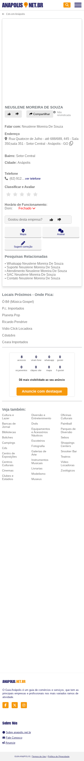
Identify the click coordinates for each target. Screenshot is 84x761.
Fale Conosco (14, 737)
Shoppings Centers (67, 444)
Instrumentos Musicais (39, 461)
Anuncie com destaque (42, 391)
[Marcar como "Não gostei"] (18, 114)
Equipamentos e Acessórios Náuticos (40, 432)
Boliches (7, 437)
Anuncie (10, 742)
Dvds (34, 423)
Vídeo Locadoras (67, 463)
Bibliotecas (9, 432)
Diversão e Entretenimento (41, 416)
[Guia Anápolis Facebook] (6, 705)
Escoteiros (38, 440)
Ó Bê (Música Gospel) (18, 301)
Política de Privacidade (59, 756)
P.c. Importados (13, 308)
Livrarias (36, 468)
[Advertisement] (42, 61)
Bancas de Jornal (9, 425)
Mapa (23, 234)
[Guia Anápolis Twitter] (16, 705)
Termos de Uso (39, 756)
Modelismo (38, 473)
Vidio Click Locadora (17, 328)
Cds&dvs (8, 335)
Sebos (65, 437)
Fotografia (38, 446)
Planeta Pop (11, 315)
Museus (36, 479)
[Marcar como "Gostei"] (10, 114)
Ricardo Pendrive (14, 322)
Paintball (66, 423)
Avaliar (61, 234)
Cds (4, 448)
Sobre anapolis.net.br (18, 732)
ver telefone (33, 178)
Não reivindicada (64, 114)
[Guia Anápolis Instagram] (25, 705)
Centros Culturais (7, 463)
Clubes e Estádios (7, 477)
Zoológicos (68, 470)
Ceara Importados (15, 342)
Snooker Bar (69, 451)
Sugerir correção (23, 246)
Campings (8, 442)
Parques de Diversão (68, 430)
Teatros (65, 456)
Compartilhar (41, 114)
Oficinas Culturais (66, 416)
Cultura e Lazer (8, 416)
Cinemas (7, 470)
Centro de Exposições (9, 455)
